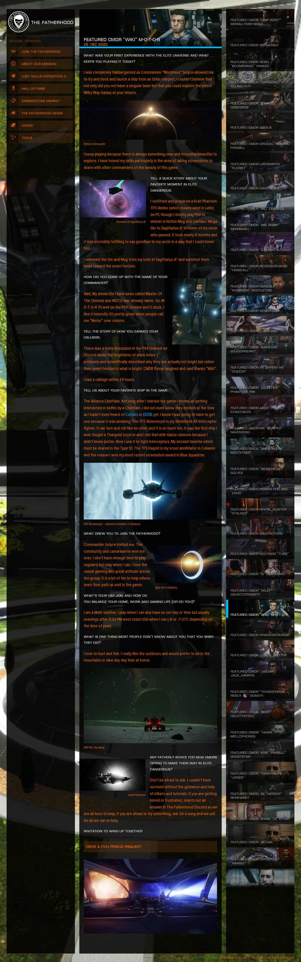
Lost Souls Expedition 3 (44, 76)
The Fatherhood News (42, 113)
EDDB (147, 414)
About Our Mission (39, 64)
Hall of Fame (33, 88)
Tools (27, 137)
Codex (27, 125)
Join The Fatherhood (41, 51)
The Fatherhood (51, 22)
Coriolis (131, 414)
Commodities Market (41, 101)
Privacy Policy (233, 957)
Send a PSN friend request (114, 846)
